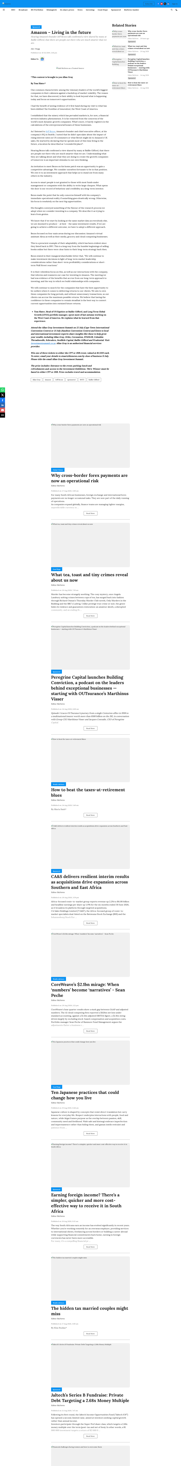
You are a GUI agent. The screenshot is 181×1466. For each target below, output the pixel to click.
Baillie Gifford (94, 380)
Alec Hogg (35, 49)
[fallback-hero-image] (119, 34)
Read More (90, 513)
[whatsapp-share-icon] (2, 391)
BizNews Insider (131, 10)
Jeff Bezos (50, 131)
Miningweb (52, 10)
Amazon (48, 380)
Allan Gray (36, 380)
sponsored (71, 380)
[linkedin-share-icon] (2, 406)
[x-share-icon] (2, 396)
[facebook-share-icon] (2, 401)
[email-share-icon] (2, 411)
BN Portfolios (37, 10)
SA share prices (67, 10)
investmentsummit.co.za (43, 343)
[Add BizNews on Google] (70, 68)
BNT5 (82, 380)
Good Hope (103, 10)
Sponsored (116, 10)
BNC (13, 10)
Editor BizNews (58, 485)
